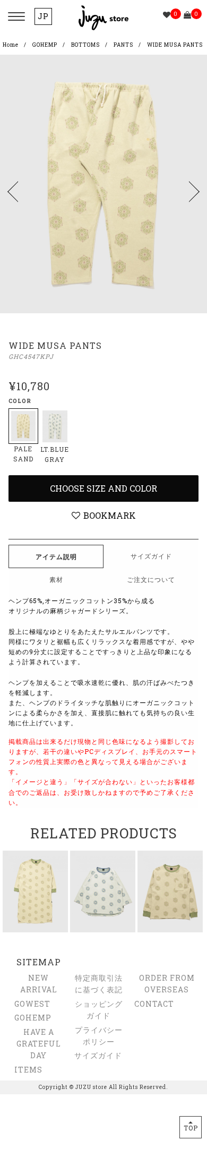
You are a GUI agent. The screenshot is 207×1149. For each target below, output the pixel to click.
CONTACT (154, 1004)
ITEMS (28, 1070)
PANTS (123, 44)
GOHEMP (44, 44)
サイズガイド (98, 1055)
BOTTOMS (85, 44)
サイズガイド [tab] (151, 556)
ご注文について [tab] (151, 579)
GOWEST (32, 1004)
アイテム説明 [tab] (56, 556)
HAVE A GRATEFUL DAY (38, 1044)
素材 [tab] (56, 579)
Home (11, 44)
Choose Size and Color (103, 488)
